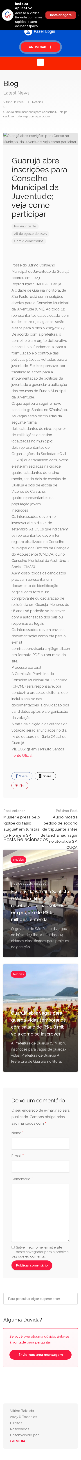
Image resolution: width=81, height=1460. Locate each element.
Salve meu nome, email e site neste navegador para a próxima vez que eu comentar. (40, 1251)
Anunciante (28, 226)
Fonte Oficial (21, 755)
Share (23, 776)
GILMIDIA (17, 1441)
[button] (40, 62)
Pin (21, 785)
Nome (17, 1133)
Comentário (22, 1179)
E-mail (17, 1156)
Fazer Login (44, 31)
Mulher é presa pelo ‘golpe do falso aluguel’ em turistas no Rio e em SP (21, 823)
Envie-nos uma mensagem (40, 1355)
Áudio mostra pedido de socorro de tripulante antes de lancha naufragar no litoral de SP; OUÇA (59, 829)
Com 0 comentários (28, 241)
